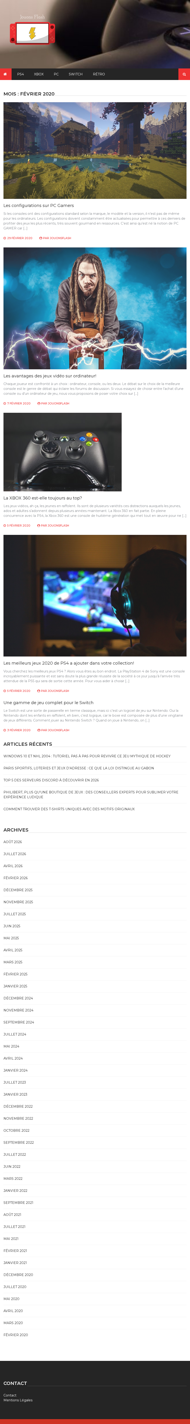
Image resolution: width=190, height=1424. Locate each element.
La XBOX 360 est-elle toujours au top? (42, 498)
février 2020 (15, 1335)
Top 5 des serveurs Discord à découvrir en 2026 (51, 780)
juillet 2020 (14, 1287)
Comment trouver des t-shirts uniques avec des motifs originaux (69, 809)
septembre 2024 (18, 1022)
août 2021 (12, 1215)
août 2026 (12, 842)
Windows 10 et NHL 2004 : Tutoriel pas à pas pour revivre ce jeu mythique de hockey (87, 756)
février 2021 (15, 1251)
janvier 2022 (15, 1191)
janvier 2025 (15, 986)
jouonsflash (60, 238)
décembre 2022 (18, 1106)
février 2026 (15, 878)
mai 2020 (11, 1299)
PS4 (20, 74)
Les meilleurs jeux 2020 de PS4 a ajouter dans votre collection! (68, 663)
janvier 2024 (15, 1070)
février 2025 (15, 974)
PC (56, 74)
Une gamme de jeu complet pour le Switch (48, 702)
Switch (76, 74)
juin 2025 (11, 926)
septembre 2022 (18, 1142)
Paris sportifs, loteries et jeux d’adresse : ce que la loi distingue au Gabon (78, 768)
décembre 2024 (18, 998)
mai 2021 (11, 1239)
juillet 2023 (14, 1082)
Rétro (99, 74)
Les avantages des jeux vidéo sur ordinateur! (49, 376)
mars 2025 (12, 962)
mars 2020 (13, 1323)
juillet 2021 (14, 1227)
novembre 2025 (18, 902)
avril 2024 (13, 1058)
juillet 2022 (14, 1155)
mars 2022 (12, 1179)
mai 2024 (11, 1046)
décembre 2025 (17, 890)
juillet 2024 (14, 1034)
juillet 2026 (14, 854)
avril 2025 (12, 950)
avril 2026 (12, 866)
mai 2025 (11, 938)
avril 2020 (13, 1311)
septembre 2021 (18, 1203)
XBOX (39, 74)
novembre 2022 (18, 1118)
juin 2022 (11, 1167)
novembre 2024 (18, 1010)
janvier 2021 (15, 1263)
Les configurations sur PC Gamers (38, 205)
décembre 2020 (18, 1275)
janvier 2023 (15, 1094)
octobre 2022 (16, 1130)
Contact (9, 1395)
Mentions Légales (17, 1400)
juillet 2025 (14, 914)
